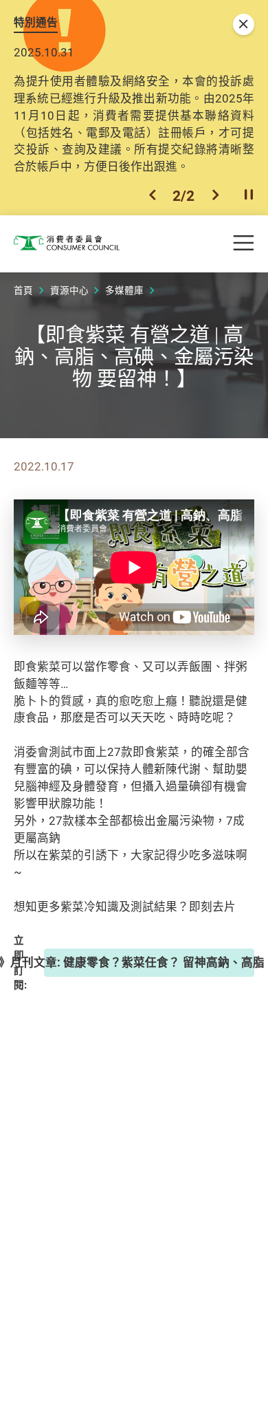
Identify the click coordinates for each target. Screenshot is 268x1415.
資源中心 (69, 290)
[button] (152, 195)
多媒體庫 (124, 290)
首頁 (23, 290)
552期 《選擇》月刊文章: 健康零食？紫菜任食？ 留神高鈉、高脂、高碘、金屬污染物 (149, 962)
